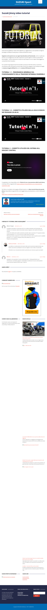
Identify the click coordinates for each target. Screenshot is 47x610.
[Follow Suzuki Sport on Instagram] (8, 576)
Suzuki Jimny (25, 579)
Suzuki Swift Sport (26, 578)
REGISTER (17, 286)
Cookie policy (20, 593)
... (27, 342)
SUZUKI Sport (23, 2)
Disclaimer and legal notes (23, 595)
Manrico (9, 256)
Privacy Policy (20, 592)
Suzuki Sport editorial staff (7, 16)
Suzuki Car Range (26, 576)
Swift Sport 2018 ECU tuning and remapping (12, 214)
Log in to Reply (42, 226)
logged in (10, 271)
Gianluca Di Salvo (12, 243)
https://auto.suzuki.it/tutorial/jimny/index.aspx (12, 194)
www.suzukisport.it (40, 204)
